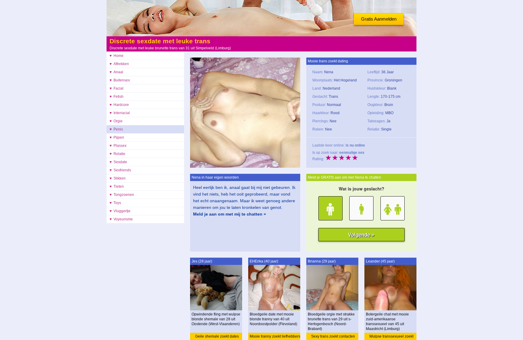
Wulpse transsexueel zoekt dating (391, 337)
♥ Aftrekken (119, 64)
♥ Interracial (120, 113)
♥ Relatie (117, 154)
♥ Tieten (117, 186)
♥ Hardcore (119, 105)
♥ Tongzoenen (122, 195)
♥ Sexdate (118, 162)
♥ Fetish (116, 96)
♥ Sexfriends (120, 170)
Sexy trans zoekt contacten (333, 336)
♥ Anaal (116, 72)
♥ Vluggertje (120, 211)
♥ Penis (116, 129)
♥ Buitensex (120, 80)
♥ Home (116, 56)
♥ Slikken (118, 178)
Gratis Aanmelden (378, 18)
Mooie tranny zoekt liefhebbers (275, 336)
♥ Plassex (118, 146)
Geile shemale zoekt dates (217, 336)
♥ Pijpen (117, 137)
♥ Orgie (116, 121)
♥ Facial (116, 88)
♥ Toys (115, 203)
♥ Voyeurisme (121, 219)
